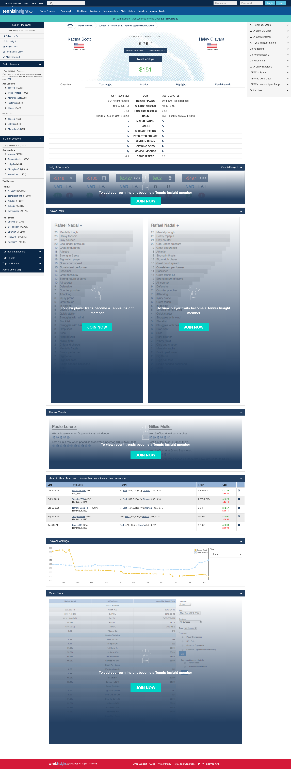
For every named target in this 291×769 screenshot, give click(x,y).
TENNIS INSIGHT (13, 3)
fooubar (11, 200)
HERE (9, 79)
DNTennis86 (14, 226)
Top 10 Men (9, 257)
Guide (162, 10)
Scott (125, 490)
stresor (11, 107)
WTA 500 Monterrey (260, 37)
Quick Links (256, 90)
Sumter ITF (77, 524)
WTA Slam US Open (260, 30)
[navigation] (22, 149)
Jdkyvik (11, 123)
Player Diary (11, 46)
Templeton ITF (78, 516)
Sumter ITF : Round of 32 (126, 25)
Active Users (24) (12, 269)
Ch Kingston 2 (257, 60)
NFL (26, 3)
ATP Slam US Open (260, 25)
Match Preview (85, 25)
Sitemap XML (212, 763)
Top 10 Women (11, 263)
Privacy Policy (164, 763)
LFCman (12, 231)
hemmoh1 (12, 241)
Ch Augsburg (257, 48)
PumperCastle (14, 92)
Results (141, 10)
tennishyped (13, 210)
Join (281, 3)
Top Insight (10, 41)
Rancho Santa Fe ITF (82, 507)
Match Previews (47, 10)
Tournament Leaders (14, 251)
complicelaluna (15, 195)
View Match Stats (157, 50)
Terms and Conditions (184, 763)
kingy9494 (13, 236)
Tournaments (109, 10)
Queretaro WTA (79, 490)
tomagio (11, 205)
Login (270, 3)
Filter (212, 549)
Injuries (153, 10)
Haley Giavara (211, 39)
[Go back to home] (71, 25)
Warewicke (13, 174)
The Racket (82, 10)
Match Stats (126, 10)
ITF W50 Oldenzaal (260, 78)
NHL (41, 3)
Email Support (140, 763)
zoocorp (11, 87)
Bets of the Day (12, 36)
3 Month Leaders (12, 138)
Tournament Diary (14, 51)
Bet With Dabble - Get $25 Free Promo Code (145, 18)
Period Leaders (11, 64)
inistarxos (12, 102)
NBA (34, 3)
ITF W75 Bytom (258, 72)
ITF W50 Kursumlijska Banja (265, 84)
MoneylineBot (14, 97)
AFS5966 (12, 190)
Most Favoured (12, 56)
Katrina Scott (79, 39)
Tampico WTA (78, 499)
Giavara (146, 490)
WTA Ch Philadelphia (261, 66)
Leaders (94, 10)
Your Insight (66, 10)
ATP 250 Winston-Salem (263, 42)
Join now (145, 201)
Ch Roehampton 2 (259, 54)
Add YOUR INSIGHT (135, 50)
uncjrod (11, 221)
